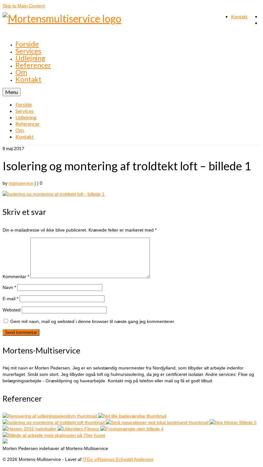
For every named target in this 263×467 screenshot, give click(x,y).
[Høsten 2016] (30, 428)
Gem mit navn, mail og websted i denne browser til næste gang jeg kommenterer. (92, 321)
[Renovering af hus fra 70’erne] (54, 435)
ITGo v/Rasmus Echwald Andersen (118, 459)
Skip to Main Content (24, 5)
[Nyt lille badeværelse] (132, 416)
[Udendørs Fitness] (79, 428)
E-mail (10, 298)
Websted (12, 309)
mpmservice (21, 183)
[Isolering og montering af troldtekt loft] (54, 422)
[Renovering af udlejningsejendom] (50, 416)
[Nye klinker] (233, 422)
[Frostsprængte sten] (132, 428)
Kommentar (16, 276)
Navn (9, 287)
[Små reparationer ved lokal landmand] (158, 422)
